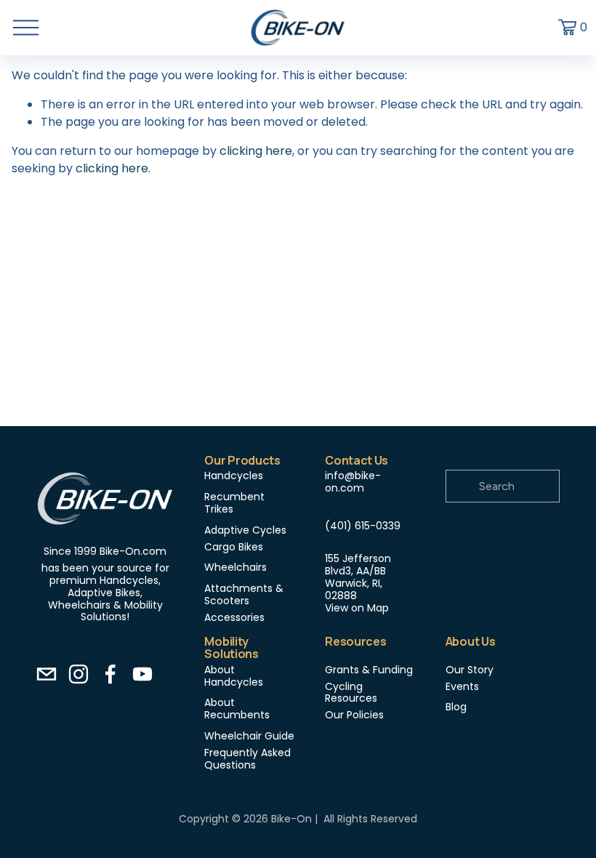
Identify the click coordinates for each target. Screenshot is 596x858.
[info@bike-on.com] (46, 674)
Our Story (470, 670)
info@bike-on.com (353, 482)
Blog (456, 707)
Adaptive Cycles (245, 530)
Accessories (234, 618)
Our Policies (354, 715)
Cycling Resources (351, 693)
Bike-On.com (133, 551)
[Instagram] (78, 674)
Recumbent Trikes (234, 503)
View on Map (357, 608)
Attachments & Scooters (243, 594)
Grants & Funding (369, 670)
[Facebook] (110, 674)
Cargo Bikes (233, 547)
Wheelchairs (235, 567)
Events (462, 687)
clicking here (256, 151)
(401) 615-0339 (362, 526)
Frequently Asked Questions (247, 759)
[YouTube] (142, 674)
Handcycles (233, 476)
